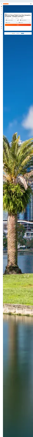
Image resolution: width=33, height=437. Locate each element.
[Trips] (1, 24)
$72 (6, 15)
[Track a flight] (1, 21)
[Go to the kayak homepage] (5, 3)
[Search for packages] (1, 12)
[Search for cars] (1, 10)
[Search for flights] (1, 6)
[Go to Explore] (1, 20)
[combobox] (17, 18)
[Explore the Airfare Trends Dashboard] (1, 16)
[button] (1, 4)
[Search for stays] (1, 8)
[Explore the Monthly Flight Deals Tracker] (1, 18)
